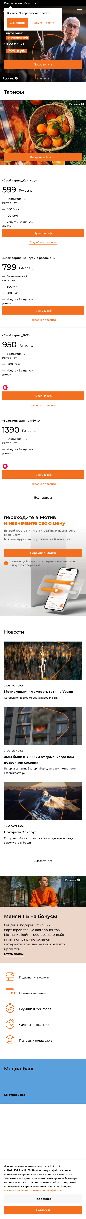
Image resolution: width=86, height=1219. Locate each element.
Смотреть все (43, 861)
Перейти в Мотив (43, 553)
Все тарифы (43, 497)
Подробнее (43, 1199)
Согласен (43, 1210)
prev (5, 1134)
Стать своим (14, 954)
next (81, 1133)
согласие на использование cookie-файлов (33, 1190)
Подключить (43, 64)
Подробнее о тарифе (43, 242)
